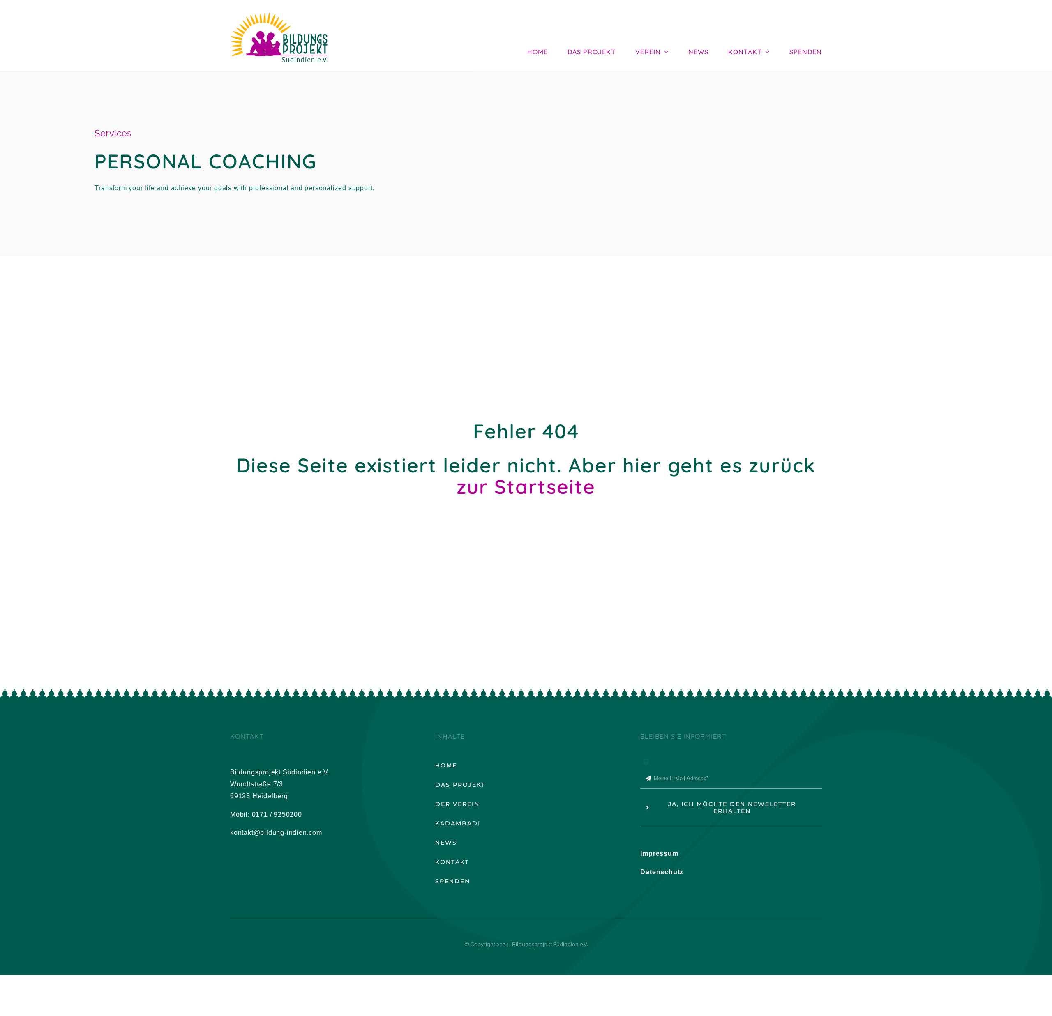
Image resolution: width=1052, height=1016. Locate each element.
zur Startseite (526, 486)
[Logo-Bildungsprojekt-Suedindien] (279, 9)
